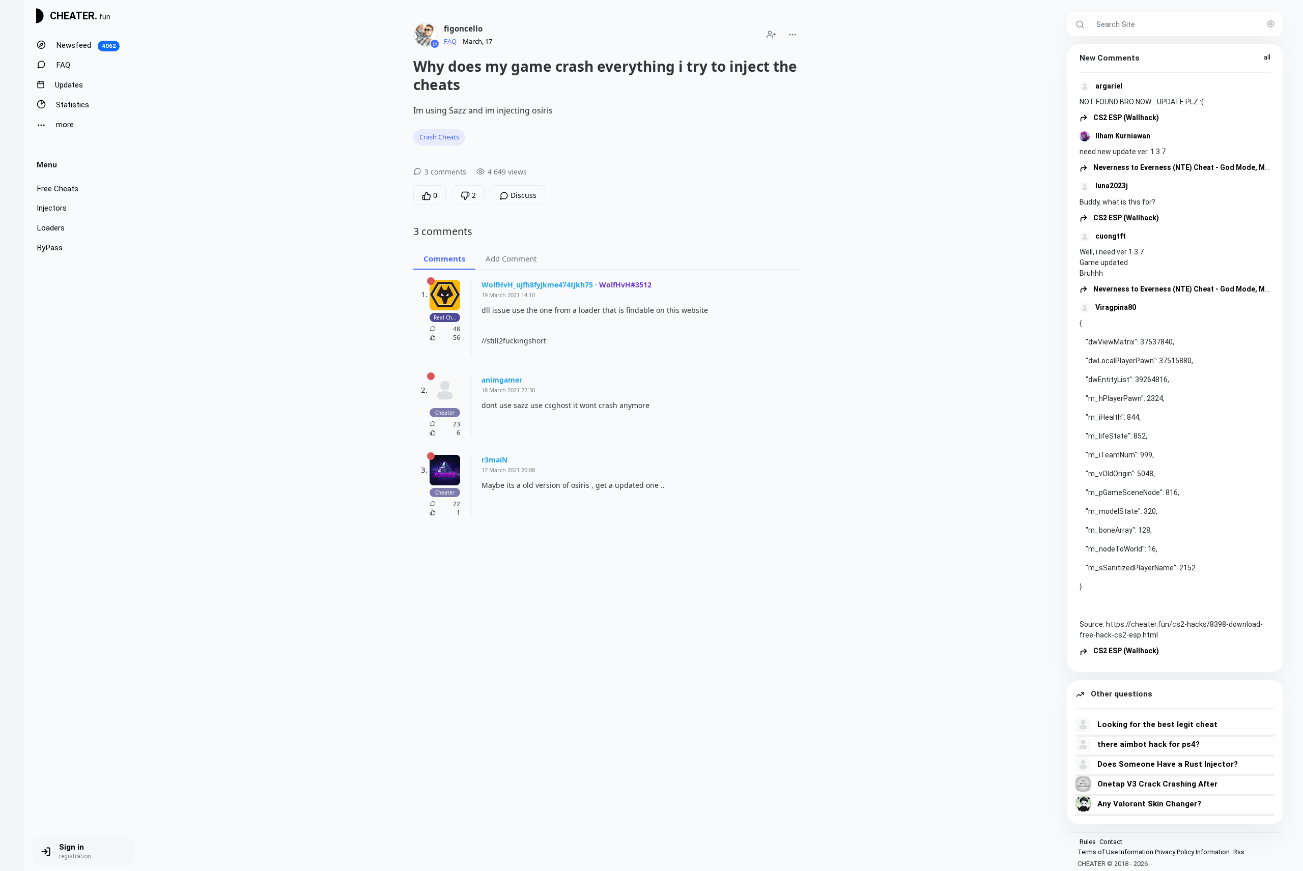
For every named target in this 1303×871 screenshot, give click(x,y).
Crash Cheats (439, 136)
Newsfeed (85, 45)
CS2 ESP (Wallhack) (1125, 117)
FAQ (62, 65)
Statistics (71, 104)
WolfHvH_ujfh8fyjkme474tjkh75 (537, 284)
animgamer (501, 380)
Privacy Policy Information (1192, 852)
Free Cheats (57, 188)
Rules (1088, 842)
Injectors (52, 208)
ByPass (50, 247)
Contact (1110, 842)
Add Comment (511, 258)
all (1267, 57)
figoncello (463, 28)
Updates (68, 85)
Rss (1238, 852)
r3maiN (494, 459)
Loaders (51, 228)
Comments (444, 258)
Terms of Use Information (1115, 852)
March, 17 (477, 41)
